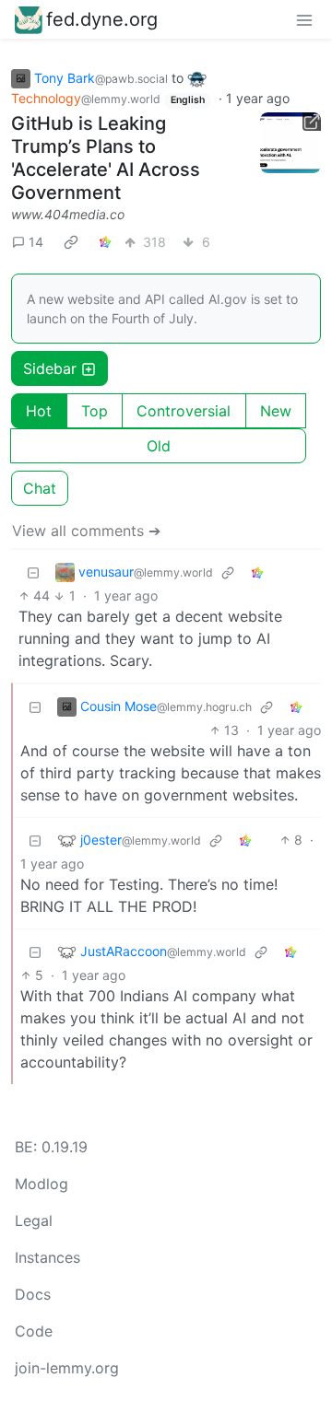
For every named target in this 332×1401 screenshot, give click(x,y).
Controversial (183, 411)
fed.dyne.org (102, 19)
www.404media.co (68, 214)
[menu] (304, 19)
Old (159, 446)
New (275, 411)
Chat (39, 488)
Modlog (41, 1183)
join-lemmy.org (67, 1368)
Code (34, 1331)
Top (94, 411)
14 (36, 242)
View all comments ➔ (86, 530)
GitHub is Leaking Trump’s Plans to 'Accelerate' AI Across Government (105, 158)
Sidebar (50, 368)
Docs (33, 1294)
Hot (39, 411)
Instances (47, 1257)
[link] (71, 241)
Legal (34, 1220)
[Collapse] (33, 571)
